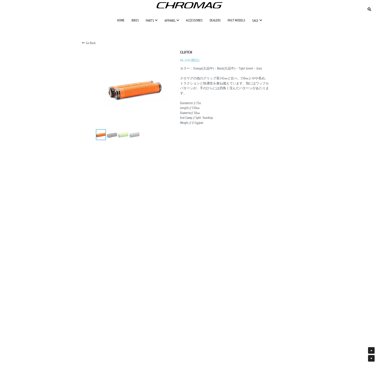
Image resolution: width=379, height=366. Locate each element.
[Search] (369, 9)
